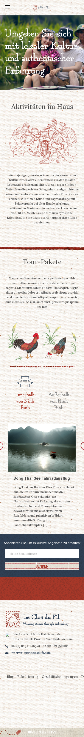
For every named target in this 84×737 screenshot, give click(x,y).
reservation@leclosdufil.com (31, 653)
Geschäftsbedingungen (60, 677)
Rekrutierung (27, 677)
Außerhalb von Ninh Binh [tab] (58, 401)
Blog (10, 677)
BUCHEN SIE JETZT (42, 732)
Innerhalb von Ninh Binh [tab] (25, 401)
